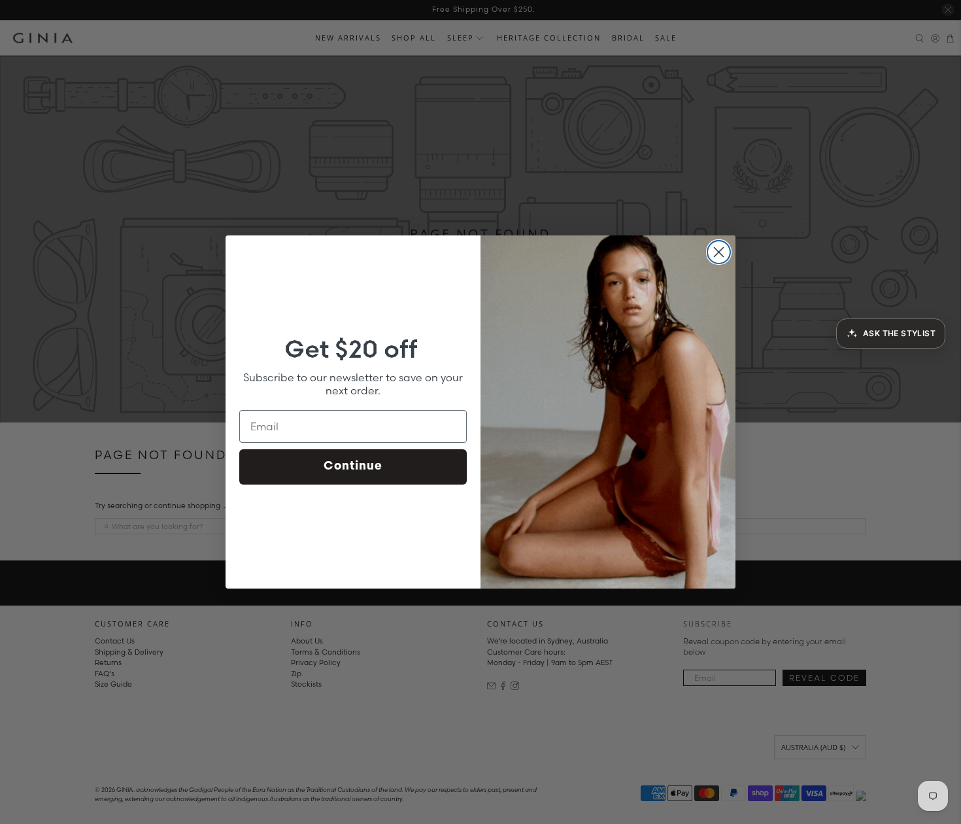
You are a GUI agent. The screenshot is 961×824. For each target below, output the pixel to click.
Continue (353, 467)
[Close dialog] (718, 252)
